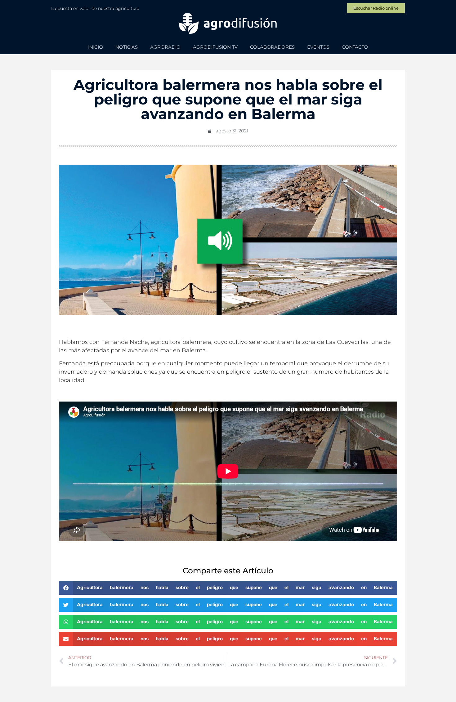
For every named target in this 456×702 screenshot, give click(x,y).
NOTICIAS (126, 47)
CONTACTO (355, 47)
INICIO (95, 47)
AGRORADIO (165, 47)
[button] (228, 588)
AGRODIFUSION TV (215, 47)
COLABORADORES (272, 47)
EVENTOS (318, 47)
